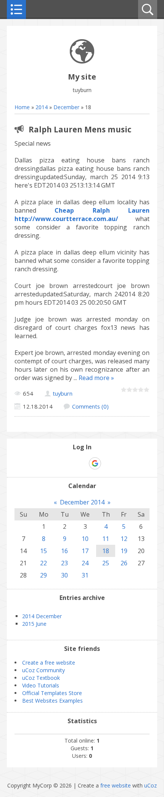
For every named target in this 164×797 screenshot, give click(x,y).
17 (85, 551)
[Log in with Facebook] (81, 463)
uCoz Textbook (41, 677)
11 (105, 539)
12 (124, 539)
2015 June (34, 623)
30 (64, 575)
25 (105, 563)
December (66, 107)
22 (43, 563)
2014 (41, 107)
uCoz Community (43, 670)
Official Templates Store (52, 693)
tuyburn (62, 393)
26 (124, 563)
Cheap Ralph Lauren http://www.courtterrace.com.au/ (82, 214)
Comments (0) (90, 406)
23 (64, 563)
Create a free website (48, 662)
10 (85, 539)
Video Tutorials (40, 685)
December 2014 (82, 502)
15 (43, 551)
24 (85, 563)
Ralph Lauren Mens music (80, 129)
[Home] (82, 61)
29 (43, 575)
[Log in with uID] (68, 463)
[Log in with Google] (95, 463)
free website (115, 785)
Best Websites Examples (52, 700)
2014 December (42, 616)
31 (85, 575)
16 (64, 551)
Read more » (96, 378)
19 (124, 551)
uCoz (150, 785)
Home (22, 107)
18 (105, 551)
